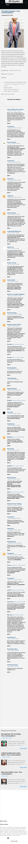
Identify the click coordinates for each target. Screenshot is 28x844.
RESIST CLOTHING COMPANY (16, 294)
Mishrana (9, 615)
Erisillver (9, 400)
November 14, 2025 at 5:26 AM (15, 543)
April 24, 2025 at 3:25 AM (13, 450)
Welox (9, 492)
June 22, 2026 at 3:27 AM (13, 650)
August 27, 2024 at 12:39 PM (14, 390)
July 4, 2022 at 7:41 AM (13, 281)
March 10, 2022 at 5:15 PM (14, 214)
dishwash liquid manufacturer (13, 572)
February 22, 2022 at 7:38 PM (14, 197)
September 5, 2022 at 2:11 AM (14, 295)
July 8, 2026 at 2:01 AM (13, 666)
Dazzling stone (11, 637)
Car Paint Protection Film (15, 522)
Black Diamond (11, 477)
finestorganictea (11, 368)
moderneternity (11, 213)
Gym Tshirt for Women (13, 418)
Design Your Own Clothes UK (15, 237)
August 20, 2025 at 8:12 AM (14, 479)
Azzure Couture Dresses (17, 136)
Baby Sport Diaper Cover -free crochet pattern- (11, 773)
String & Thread (11, 263)
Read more (23, 748)
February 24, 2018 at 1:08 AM (14, 110)
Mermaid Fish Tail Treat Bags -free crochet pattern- (11, 735)
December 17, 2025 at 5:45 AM (14, 579)
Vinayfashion (11, 424)
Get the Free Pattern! (14, 99)
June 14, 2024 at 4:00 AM (13, 379)
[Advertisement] (14, 711)
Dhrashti (9, 344)
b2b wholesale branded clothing (15, 254)
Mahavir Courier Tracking (14, 503)
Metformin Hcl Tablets (18, 497)
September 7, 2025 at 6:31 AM (14, 505)
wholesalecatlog (11, 378)
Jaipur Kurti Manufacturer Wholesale (14, 288)
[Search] (26, 3)
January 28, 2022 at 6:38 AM (14, 162)
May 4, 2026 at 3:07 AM (20, 601)
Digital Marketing (12, 388)
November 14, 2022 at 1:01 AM (15, 314)
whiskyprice (10, 528)
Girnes (9, 565)
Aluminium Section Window (15, 595)
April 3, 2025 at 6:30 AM (18, 437)
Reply (9, 123)
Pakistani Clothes (12, 334)
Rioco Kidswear (11, 142)
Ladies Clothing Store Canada (15, 304)
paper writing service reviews (15, 109)
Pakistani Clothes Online (14, 324)
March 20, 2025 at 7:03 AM (14, 425)
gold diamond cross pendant (15, 394)
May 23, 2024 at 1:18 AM (18, 357)
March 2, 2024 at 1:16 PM (13, 326)
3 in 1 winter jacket (18, 220)
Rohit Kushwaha (12, 312)
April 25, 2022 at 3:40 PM (13, 232)
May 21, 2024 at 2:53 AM (18, 344)
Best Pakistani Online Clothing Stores (14, 268)
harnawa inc (10, 601)
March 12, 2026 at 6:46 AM (18, 590)
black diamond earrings (14, 485)
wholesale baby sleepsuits (17, 148)
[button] (26, 11)
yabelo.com (10, 247)
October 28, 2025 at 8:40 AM (14, 518)
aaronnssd (10, 178)
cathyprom (10, 195)
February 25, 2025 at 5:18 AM (14, 413)
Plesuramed (10, 448)
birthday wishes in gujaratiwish (16, 584)
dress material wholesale (14, 350)
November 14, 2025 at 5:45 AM (15, 554)
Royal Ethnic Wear (12, 649)
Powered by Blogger (15, 838)
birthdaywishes (11, 541)
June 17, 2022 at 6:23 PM (13, 264)
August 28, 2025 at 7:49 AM (17, 492)
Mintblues (10, 437)
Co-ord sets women (12, 472)
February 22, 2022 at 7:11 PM (14, 180)
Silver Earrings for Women (14, 406)
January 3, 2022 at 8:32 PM (14, 143)
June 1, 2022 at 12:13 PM (13, 248)
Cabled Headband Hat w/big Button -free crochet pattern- (11, 754)
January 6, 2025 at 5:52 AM (19, 400)
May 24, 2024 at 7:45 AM (13, 369)
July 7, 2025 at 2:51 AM (18, 466)
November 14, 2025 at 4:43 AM (15, 530)
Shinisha (9, 466)
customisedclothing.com (14, 231)
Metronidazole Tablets (13, 498)
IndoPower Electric (12, 664)
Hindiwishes (17, 559)
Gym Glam (10, 412)
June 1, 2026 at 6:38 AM (13, 638)
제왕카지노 (10, 170)
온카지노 (12, 173)
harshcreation (11, 280)
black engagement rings (14, 486)
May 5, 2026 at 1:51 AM (18, 615)
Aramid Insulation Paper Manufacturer (16, 607)
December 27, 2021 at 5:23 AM (14, 127)
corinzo (9, 590)
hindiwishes (10, 553)
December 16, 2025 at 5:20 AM (18, 565)
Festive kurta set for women (16, 431)
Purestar (9, 357)
